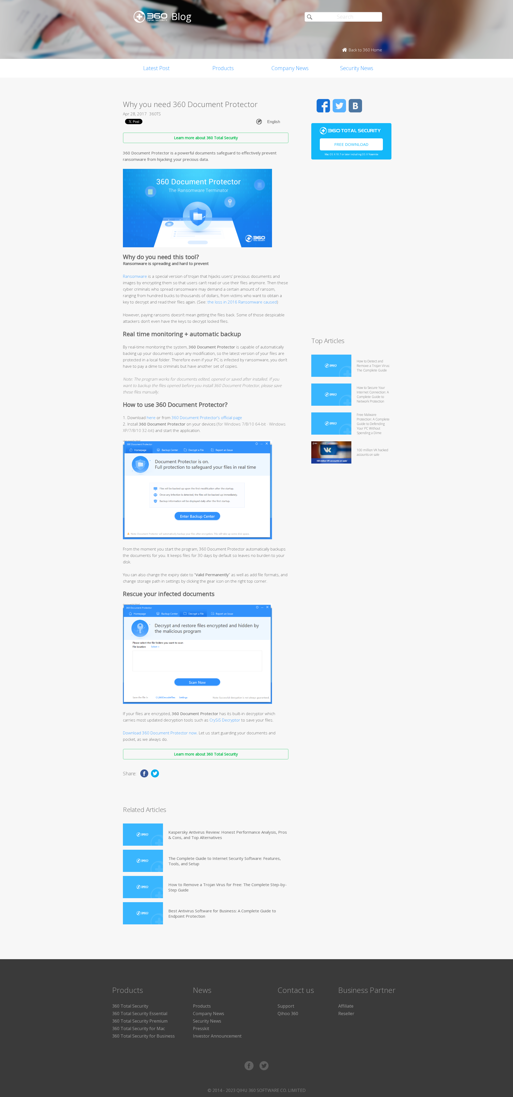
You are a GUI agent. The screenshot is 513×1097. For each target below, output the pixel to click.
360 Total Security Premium (140, 1021)
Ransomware (135, 276)
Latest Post (156, 68)
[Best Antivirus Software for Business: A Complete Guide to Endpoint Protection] (143, 913)
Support (286, 1006)
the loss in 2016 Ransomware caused (242, 302)
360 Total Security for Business (143, 1036)
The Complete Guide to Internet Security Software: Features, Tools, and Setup (224, 861)
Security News (356, 68)
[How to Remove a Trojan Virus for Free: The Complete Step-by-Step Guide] (143, 887)
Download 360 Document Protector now (160, 732)
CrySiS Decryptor (224, 720)
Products (223, 68)
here (151, 417)
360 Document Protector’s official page (207, 417)
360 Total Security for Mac (138, 1028)
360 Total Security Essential (139, 1013)
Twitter (339, 105)
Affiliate (345, 1006)
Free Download (351, 144)
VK (355, 105)
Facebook (323, 105)
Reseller (346, 1013)
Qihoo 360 (288, 1013)
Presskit (201, 1028)
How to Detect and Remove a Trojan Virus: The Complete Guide (373, 366)
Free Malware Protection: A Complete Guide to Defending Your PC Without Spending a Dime (373, 423)
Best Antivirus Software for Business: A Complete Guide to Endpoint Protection (222, 913)
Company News (290, 68)
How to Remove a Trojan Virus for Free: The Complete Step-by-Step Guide (227, 887)
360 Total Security (130, 1006)
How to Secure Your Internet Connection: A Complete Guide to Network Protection (373, 394)
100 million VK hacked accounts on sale (372, 452)
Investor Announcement (217, 1036)
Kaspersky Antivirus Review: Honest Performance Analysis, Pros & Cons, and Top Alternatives (227, 834)
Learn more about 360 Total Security (206, 137)
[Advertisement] (351, 250)
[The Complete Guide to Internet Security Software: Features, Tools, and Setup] (143, 861)
